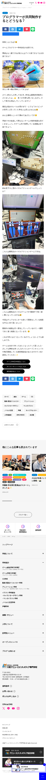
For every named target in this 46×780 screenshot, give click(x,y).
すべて (6, 397)
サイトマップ (6, 725)
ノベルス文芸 (8, 410)
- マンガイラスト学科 (10, 598)
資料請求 (5, 686)
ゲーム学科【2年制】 (9, 573)
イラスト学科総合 (8, 592)
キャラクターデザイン (11, 406)
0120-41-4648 (10, 677)
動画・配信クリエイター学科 (12, 583)
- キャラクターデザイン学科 (12, 595)
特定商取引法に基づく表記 (10, 735)
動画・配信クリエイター (11, 401)
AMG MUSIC (21, 415)
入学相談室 (7, 415)
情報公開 (4, 728)
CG (32, 397)
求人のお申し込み (9, 696)
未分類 (32, 415)
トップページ (7, 544)
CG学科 (5, 579)
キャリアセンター (31, 410)
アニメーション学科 (9, 587)
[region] (23, 478)
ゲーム (5, 13)
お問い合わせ (7, 691)
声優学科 (5, 606)
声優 (19, 410)
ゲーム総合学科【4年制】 (10, 567)
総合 (15, 397)
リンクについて (6, 731)
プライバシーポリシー (8, 738)
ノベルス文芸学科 (8, 602)
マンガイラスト (28, 406)
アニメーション (29, 401)
